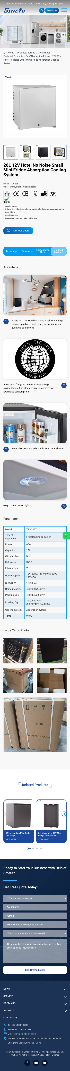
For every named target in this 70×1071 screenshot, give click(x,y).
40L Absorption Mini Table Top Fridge (18, 834)
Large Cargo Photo (42, 251)
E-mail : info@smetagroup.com (22, 1033)
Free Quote (52, 10)
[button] (64, 813)
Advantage (11, 251)
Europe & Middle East (39, 52)
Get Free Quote (21, 230)
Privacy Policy (43, 1054)
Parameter (27, 251)
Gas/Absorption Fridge (37, 56)
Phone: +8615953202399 (19, 1029)
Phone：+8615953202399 (19, 3)
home (11, 52)
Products (22, 52)
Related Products (59, 251)
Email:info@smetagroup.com (49, 3)
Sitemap (55, 1054)
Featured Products (13, 56)
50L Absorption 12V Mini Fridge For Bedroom (49, 834)
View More (11, 839)
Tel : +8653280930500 (18, 1025)
